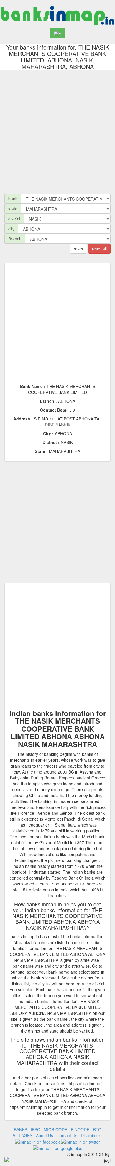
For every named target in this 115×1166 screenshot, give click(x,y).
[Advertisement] (57, 130)
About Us (44, 1135)
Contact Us (67, 1135)
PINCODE (80, 1129)
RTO (97, 1129)
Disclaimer (90, 1135)
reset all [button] (99, 249)
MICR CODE (55, 1129)
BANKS (20, 1129)
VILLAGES (22, 1135)
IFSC (35, 1129)
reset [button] (78, 249)
